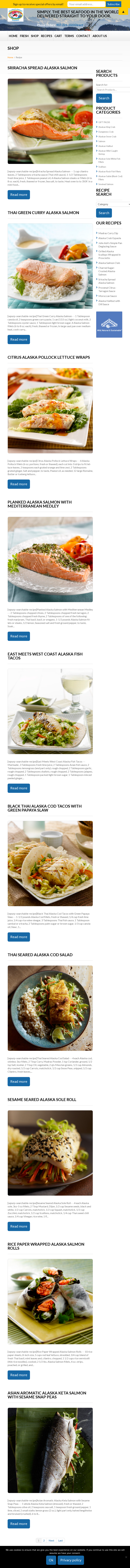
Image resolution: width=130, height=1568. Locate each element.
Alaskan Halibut (105, 146)
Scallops (102, 166)
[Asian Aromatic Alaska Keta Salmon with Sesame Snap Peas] (50, 1450)
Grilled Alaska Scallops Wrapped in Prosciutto (109, 254)
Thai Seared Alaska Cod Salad (40, 954)
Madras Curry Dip (108, 233)
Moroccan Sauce (107, 295)
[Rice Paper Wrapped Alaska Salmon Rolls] (50, 1301)
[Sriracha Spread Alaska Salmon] (50, 121)
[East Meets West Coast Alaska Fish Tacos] (50, 711)
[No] (126, 1557)
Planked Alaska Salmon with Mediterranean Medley (40, 504)
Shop (35, 36)
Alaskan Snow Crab (107, 136)
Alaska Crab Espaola (109, 238)
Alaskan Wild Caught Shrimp (108, 152)
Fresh (24, 36)
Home (13, 36)
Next (51, 1540)
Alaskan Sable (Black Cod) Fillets (110, 178)
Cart (58, 36)
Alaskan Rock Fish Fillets (109, 171)
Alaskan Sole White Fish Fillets (109, 160)
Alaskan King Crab (106, 127)
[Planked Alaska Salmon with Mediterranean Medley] (50, 559)
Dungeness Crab (106, 131)
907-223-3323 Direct (69, 25)
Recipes (46, 36)
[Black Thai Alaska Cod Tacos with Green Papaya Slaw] (50, 863)
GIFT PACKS (104, 122)
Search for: (102, 84)
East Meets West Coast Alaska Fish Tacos (45, 656)
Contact (83, 36)
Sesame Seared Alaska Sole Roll (42, 1099)
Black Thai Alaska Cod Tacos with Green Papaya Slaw (45, 808)
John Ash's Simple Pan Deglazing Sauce (110, 244)
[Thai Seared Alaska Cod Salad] (50, 1008)
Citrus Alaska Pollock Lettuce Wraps (49, 357)
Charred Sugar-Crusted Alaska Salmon (106, 271)
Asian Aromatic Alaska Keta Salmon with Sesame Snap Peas (47, 1394)
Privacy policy (70, 1560)
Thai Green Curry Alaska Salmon (43, 212)
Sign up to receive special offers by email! (38, 4)
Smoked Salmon (105, 184)
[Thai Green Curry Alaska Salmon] (50, 266)
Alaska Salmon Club (109, 262)
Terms (69, 36)
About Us (100, 36)
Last (60, 1540)
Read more (18, 194)
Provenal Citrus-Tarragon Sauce (107, 289)
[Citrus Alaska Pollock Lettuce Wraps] (50, 410)
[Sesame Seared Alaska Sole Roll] (50, 1153)
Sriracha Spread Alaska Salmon (42, 67)
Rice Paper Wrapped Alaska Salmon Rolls (46, 1246)
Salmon (101, 141)
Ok (51, 1560)
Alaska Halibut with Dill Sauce (109, 302)
